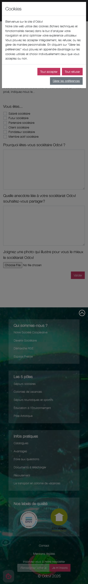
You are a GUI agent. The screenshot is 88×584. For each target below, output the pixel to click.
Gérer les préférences (66, 81)
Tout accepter (48, 71)
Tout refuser (72, 71)
